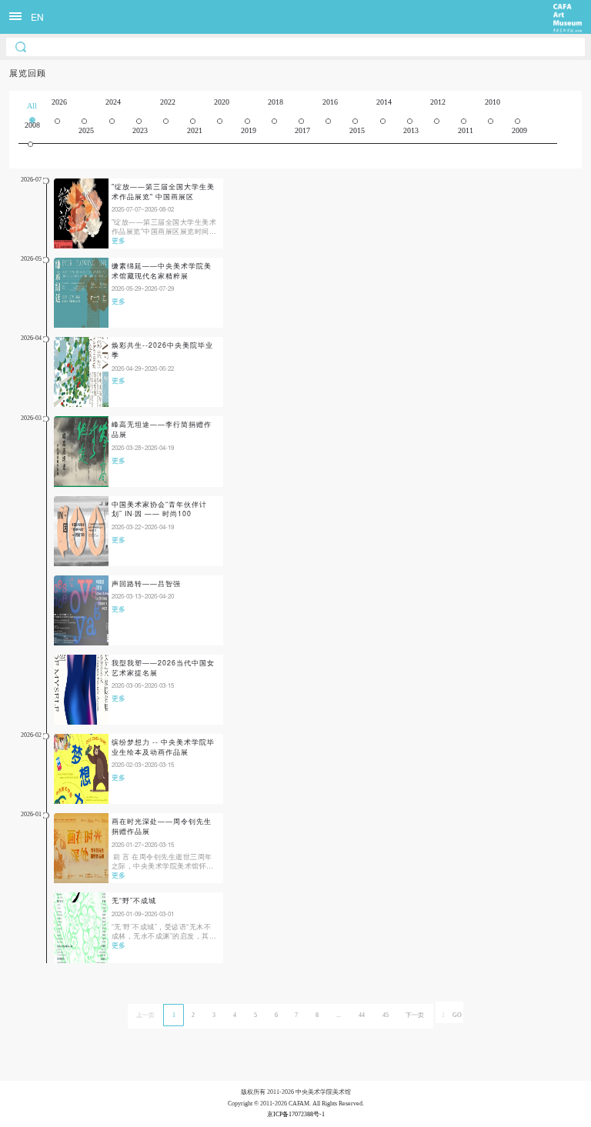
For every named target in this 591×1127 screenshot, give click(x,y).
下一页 (415, 1015)
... (338, 1015)
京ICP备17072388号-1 (296, 1114)
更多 (118, 240)
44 (362, 1015)
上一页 (145, 1015)
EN (37, 16)
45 (385, 1015)
